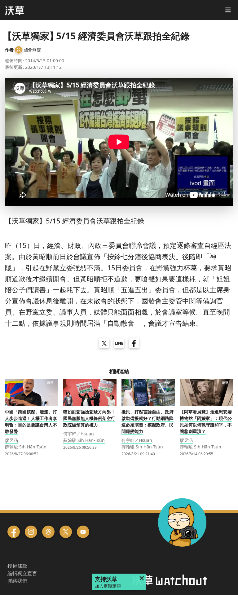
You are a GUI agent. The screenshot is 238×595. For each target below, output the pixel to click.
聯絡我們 (17, 580)
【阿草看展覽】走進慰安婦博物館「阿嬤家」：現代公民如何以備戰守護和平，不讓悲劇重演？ (206, 421)
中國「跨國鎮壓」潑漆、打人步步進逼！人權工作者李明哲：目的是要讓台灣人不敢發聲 (31, 421)
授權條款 (17, 565)
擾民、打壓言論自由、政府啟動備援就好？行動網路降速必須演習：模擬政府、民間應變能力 (147, 421)
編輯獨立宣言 (22, 573)
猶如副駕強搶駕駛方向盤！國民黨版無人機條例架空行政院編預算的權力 (89, 418)
